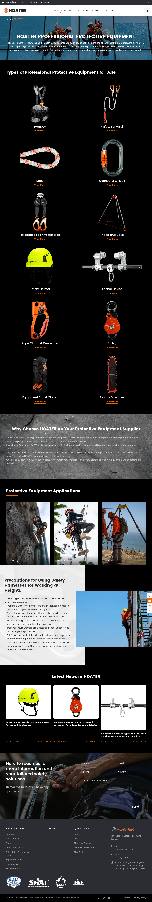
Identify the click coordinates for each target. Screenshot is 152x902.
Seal (14, 389)
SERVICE (89, 10)
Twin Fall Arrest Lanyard (96, 97)
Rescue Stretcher (94, 360)
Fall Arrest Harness (21, 97)
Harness (15, 89)
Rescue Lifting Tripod (95, 205)
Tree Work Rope (20, 177)
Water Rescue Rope (22, 181)
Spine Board (90, 372)
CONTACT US (112, 10)
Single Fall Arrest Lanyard (97, 101)
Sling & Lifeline (91, 268)
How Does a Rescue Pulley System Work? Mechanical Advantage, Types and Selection (75, 724)
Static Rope (18, 173)
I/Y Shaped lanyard (94, 110)
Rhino (15, 376)
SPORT (72, 10)
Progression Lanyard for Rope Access (103, 114)
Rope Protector (20, 168)
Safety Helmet (20, 251)
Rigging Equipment (94, 263)
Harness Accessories (23, 114)
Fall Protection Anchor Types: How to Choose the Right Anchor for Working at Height (123, 735)
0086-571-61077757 (42, 2)
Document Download (84, 847)
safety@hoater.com (14, 2)
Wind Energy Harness (23, 110)
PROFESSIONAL (60, 10)
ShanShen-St (91, 389)
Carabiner (89, 151)
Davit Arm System (93, 209)
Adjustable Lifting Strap (96, 394)
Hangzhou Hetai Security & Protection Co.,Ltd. (39, 897)
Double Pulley (91, 313)
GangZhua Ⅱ (18, 402)
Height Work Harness (23, 101)
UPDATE (80, 10)
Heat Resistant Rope (22, 159)
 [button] (137, 491)
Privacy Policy (139, 897)
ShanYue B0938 (20, 367)
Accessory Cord (20, 151)
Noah (15, 381)
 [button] (144, 491)
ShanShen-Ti (91, 385)
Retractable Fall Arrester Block (31, 197)
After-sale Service (82, 843)
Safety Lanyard (92, 89)
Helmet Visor (18, 263)
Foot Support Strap (94, 398)
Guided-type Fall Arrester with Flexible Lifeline (107, 119)
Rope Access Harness (23, 105)
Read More (44, 741)
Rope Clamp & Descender (28, 305)
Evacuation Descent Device (26, 218)
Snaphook (89, 155)
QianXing (16, 385)
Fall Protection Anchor (95, 259)
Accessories (90, 214)
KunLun (88, 381)
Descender (18, 322)
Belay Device (19, 318)
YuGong (88, 376)
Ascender (17, 313)
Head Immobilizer (93, 367)
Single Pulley (90, 318)
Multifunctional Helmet (23, 259)
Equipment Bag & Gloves (27, 360)
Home (9, 19)
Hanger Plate (91, 272)
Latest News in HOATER (76, 676)
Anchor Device (92, 251)
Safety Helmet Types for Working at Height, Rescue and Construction (27, 724)
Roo (14, 394)
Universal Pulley (92, 322)
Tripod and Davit (93, 197)
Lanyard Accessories (95, 123)
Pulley (86, 305)
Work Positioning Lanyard (97, 105)
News (76, 834)
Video (76, 838)
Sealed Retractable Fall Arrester (28, 214)
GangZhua (17, 398)
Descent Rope (19, 164)
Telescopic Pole (92, 277)
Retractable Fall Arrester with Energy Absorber (36, 209)
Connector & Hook (94, 143)
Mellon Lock (90, 159)
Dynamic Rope (19, 155)
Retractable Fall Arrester (24, 205)
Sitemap (126, 897)
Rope (13, 143)
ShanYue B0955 (20, 372)
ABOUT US (99, 10)
